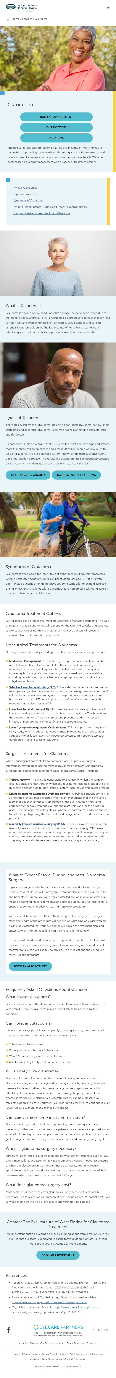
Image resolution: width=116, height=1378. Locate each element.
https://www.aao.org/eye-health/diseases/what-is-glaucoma (49, 1302)
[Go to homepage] (21, 8)
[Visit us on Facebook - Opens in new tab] (9, 1330)
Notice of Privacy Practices (27, 1354)
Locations (56, 138)
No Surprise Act (65, 1354)
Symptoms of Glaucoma (28, 200)
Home (15, 19)
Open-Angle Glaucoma (28, 475)
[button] (108, 8)
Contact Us (92, 1343)
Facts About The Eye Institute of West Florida (63, 1358)
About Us (23, 1343)
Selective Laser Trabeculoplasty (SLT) (32, 687)
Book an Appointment (56, 117)
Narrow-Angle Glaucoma (76, 475)
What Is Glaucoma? (25, 187)
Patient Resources (75, 1343)
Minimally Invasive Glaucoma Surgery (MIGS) (37, 824)
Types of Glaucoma (25, 194)
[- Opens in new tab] (58, 1327)
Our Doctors (56, 127)
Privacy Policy (48, 1354)
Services (27, 19)
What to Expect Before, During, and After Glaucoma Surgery (50, 206)
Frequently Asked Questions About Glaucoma (41, 213)
